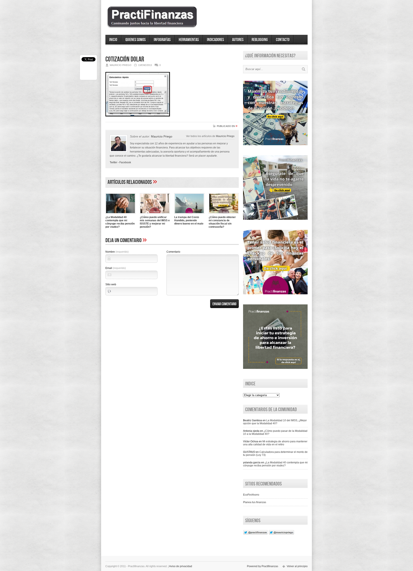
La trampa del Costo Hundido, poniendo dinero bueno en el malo (188, 220)
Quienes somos (135, 39)
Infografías (162, 39)
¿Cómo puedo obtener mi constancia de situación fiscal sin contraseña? (222, 222)
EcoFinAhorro (251, 494)
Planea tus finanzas (254, 502)
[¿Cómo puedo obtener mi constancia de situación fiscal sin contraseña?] (224, 214)
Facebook (125, 162)
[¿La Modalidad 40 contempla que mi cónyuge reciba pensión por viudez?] (120, 214)
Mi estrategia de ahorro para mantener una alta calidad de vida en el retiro (275, 443)
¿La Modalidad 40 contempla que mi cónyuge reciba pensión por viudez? (120, 222)
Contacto (283, 39)
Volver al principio (297, 566)
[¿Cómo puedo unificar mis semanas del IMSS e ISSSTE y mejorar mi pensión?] (155, 214)
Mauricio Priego (225, 136)
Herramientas (189, 39)
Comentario (173, 251)
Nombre (117, 251)
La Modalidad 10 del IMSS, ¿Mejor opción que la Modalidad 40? (275, 422)
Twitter (113, 162)
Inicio (113, 39)
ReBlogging (260, 39)
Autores (237, 39)
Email (115, 268)
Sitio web (110, 284)
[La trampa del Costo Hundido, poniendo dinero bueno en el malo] (189, 214)
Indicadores (215, 39)
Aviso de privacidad (180, 566)
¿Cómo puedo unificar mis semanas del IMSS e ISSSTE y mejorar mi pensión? (155, 222)
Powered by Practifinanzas (262, 566)
